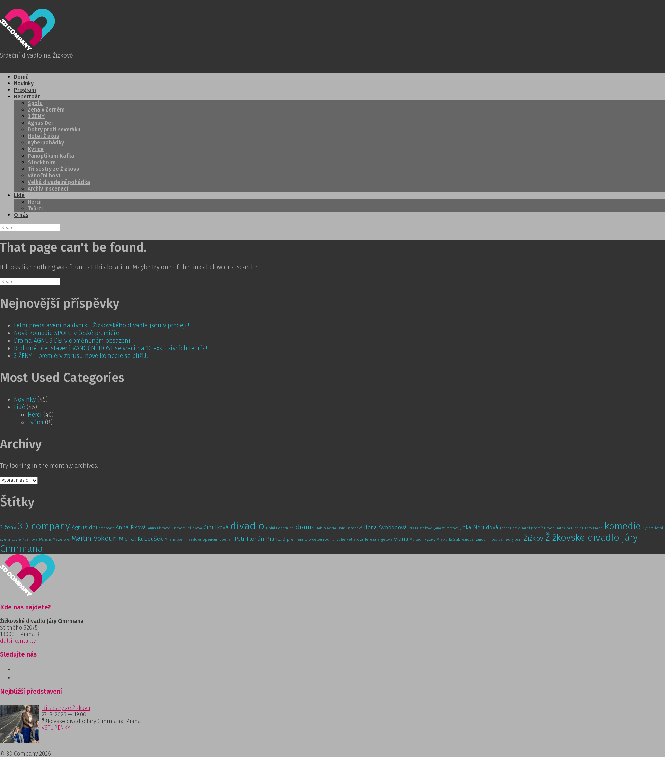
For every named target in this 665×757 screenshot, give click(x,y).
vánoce (467, 539)
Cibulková (216, 527)
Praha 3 (275, 538)
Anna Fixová (131, 527)
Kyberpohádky (46, 142)
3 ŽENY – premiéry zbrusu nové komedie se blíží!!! (81, 356)
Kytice (36, 149)
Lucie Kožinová (24, 539)
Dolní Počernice (280, 528)
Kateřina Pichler (569, 528)
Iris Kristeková (421, 528)
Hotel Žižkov (43, 136)
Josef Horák (510, 528)
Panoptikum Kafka (51, 155)
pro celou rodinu (320, 539)
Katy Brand (594, 528)
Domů (21, 76)
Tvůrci (35, 208)
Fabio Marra (326, 528)
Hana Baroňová (350, 528)
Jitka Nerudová (479, 527)
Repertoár (27, 96)
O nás (21, 215)
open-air (210, 539)
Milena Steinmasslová (183, 539)
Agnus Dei (40, 123)
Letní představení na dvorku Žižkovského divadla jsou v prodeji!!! (102, 325)
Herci (34, 202)
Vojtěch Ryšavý (422, 539)
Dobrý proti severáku (54, 129)
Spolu (35, 103)
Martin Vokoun (94, 538)
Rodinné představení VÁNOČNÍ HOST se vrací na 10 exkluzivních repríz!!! (111, 348)
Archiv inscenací (48, 188)
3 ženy (8, 527)
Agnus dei (84, 527)
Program (25, 90)
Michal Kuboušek (141, 538)
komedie (622, 526)
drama (305, 527)
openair (226, 539)
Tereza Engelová (378, 539)
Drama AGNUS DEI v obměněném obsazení (72, 340)
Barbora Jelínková (187, 528)
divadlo (247, 526)
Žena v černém (46, 109)
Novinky (24, 83)
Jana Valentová (446, 528)
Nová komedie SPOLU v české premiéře (66, 333)
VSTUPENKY (56, 727)
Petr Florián (249, 538)
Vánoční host (44, 175)
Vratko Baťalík (448, 539)
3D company (44, 526)
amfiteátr (106, 528)
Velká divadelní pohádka (59, 182)
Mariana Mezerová (54, 539)
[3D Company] (27, 48)
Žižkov (533, 538)
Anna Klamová (159, 528)
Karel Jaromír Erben (538, 528)
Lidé (19, 195)
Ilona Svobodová (385, 527)
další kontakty (18, 640)
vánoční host (486, 539)
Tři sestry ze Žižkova (53, 169)
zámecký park (510, 539)
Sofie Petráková (349, 539)
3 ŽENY (36, 116)
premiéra (295, 539)
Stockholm (42, 162)
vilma (401, 538)
